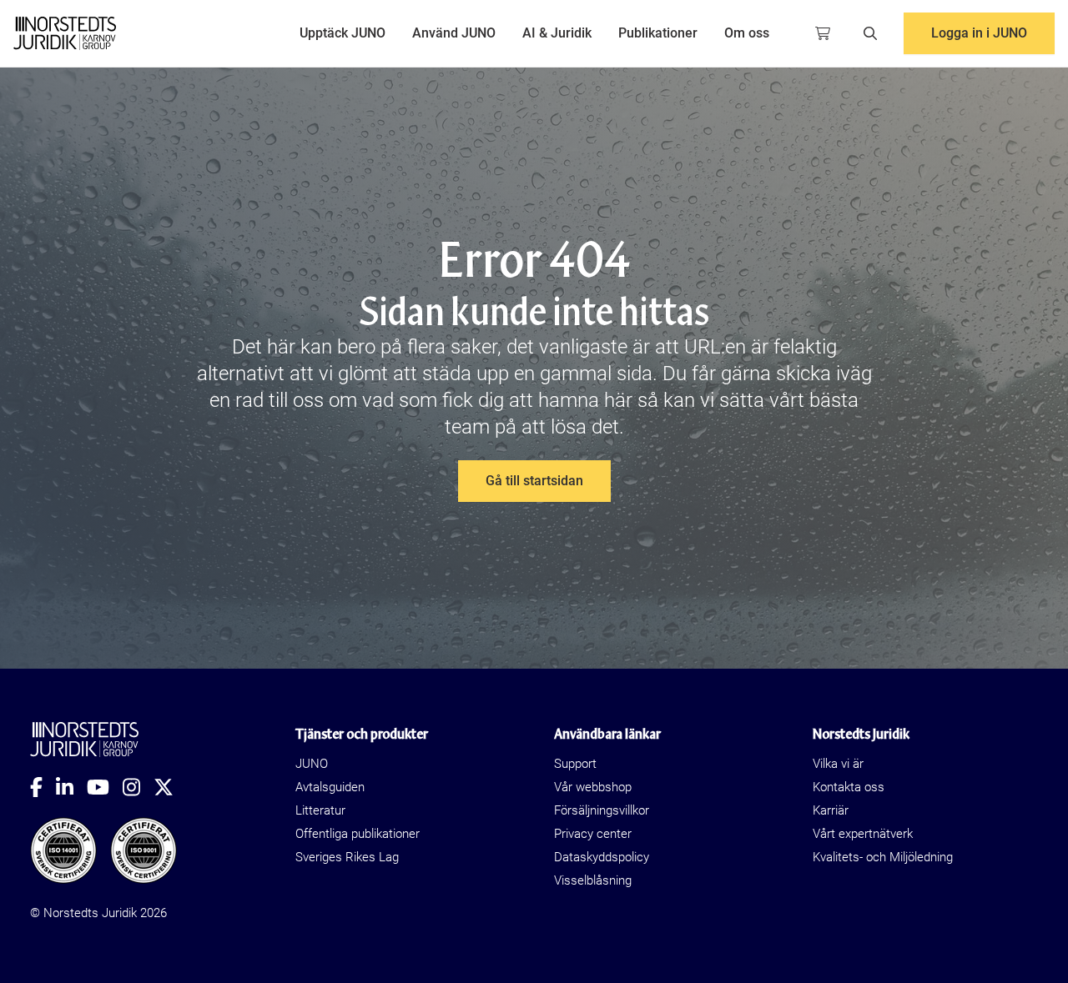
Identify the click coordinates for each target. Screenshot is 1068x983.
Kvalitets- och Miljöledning (883, 857)
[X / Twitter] (170, 787)
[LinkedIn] (71, 787)
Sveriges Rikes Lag (347, 857)
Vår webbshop (593, 787)
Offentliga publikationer (357, 833)
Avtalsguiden (330, 787)
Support (575, 763)
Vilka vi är (838, 763)
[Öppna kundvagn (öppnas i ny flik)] (822, 33)
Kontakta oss (848, 787)
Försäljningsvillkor (601, 810)
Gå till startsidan (534, 481)
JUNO (311, 763)
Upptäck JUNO (342, 33)
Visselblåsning (593, 880)
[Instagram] (138, 787)
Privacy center (593, 833)
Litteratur (320, 810)
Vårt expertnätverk (863, 833)
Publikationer (658, 33)
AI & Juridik (557, 33)
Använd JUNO (454, 33)
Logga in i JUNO (979, 33)
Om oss (746, 33)
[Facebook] (43, 787)
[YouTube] (105, 787)
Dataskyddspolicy (601, 857)
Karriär (831, 810)
